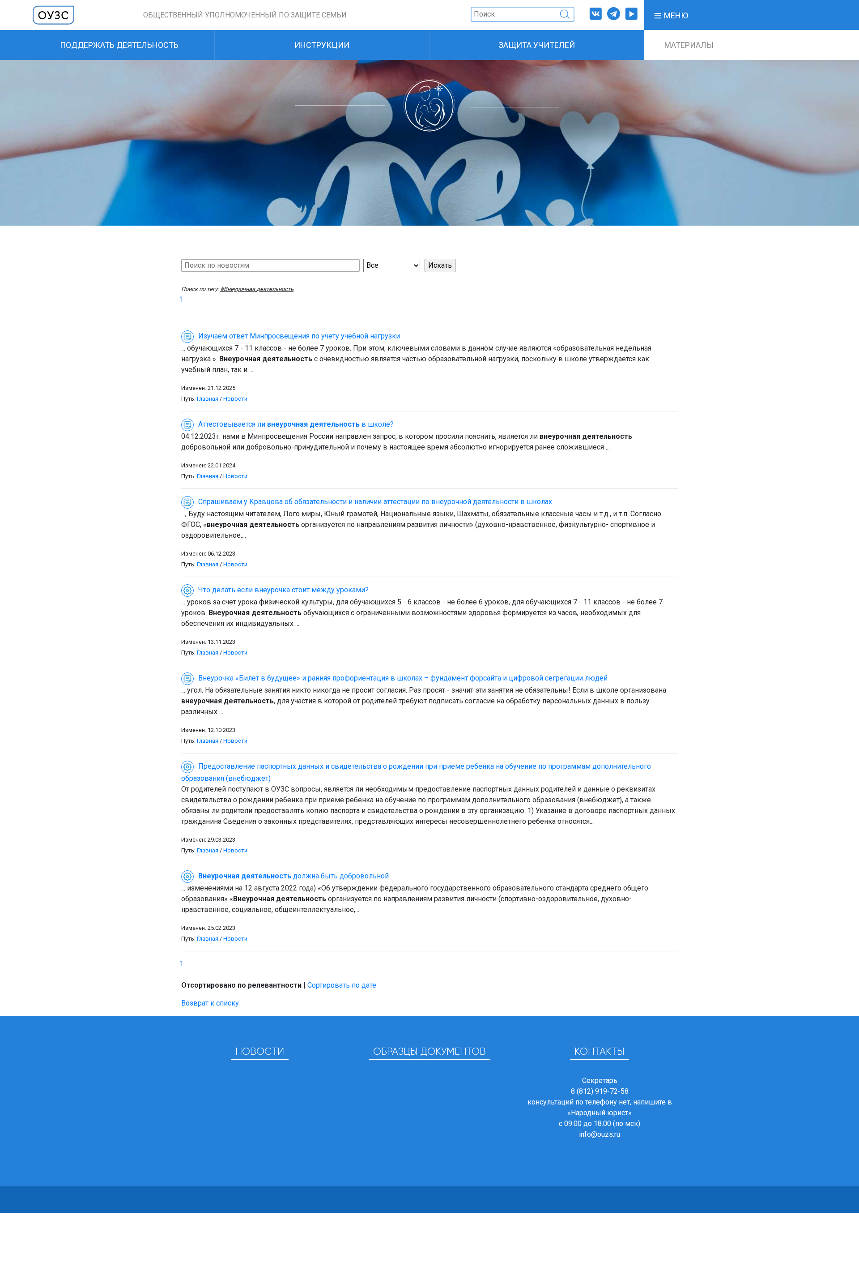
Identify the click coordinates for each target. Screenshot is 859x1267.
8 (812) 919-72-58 (600, 1091)
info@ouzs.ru (599, 1134)
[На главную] (53, 14)
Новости (235, 398)
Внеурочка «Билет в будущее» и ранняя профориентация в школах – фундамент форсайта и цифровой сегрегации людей (403, 678)
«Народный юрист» (599, 1113)
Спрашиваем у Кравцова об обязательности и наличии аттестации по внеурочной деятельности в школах (375, 501)
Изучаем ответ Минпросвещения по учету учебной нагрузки (299, 336)
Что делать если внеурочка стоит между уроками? (283, 590)
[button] (670, 15)
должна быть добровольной (293, 876)
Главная (207, 398)
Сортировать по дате (341, 985)
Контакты (599, 1052)
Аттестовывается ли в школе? (296, 424)
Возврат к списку (210, 1003)
